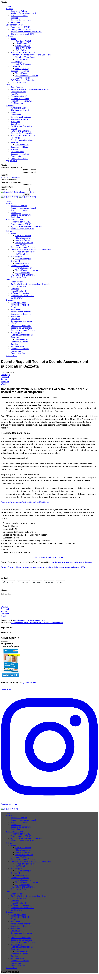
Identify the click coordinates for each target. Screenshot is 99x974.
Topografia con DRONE (20, 27)
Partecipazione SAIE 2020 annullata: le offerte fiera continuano (37, 622)
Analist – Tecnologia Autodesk (23, 13)
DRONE (14, 128)
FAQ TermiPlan (21, 59)
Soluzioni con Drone (19, 15)
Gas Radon (15, 22)
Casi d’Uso (15, 124)
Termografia (16, 156)
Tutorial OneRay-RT (19, 96)
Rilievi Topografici (23, 43)
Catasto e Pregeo (22, 45)
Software (10, 36)
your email (27, 184)
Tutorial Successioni (23, 73)
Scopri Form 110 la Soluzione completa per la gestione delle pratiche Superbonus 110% (43, 567)
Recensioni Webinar (19, 11)
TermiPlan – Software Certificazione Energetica (31, 55)
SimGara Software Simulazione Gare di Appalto (30, 89)
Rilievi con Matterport (20, 110)
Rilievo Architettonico (24, 48)
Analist (13, 39)
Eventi (13, 112)
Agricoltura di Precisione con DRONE (26, 32)
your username (29, 170)
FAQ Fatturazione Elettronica (23, 80)
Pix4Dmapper (16, 62)
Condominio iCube (18, 92)
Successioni (16, 18)
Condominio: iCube (18, 82)
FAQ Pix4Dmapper (23, 64)
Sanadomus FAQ (22, 145)
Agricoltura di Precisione (21, 117)
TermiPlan (15, 94)
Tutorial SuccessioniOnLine (26, 75)
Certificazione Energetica (21, 126)
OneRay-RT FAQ (22, 68)
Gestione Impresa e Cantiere (23, 52)
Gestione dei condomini (21, 20)
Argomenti (10, 105)
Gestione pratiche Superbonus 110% (29, 620)
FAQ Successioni (22, 78)
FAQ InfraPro (20, 50)
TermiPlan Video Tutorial (25, 57)
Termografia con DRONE (21, 29)
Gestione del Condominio (21, 133)
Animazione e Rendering (21, 119)
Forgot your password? (11, 177)
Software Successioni (20, 98)
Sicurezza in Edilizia (19, 147)
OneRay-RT (15, 66)
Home (8, 6)
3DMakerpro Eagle (18, 108)
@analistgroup (29, 682)
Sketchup (14, 149)
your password (29, 172)
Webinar (9, 9)
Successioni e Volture (20, 71)
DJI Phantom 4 (17, 103)
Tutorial (9, 85)
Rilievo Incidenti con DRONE (22, 34)
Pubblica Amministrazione (22, 140)
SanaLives (15, 142)
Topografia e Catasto (19, 158)
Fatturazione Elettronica (21, 131)
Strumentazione (17, 152)
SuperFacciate (17, 87)
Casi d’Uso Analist (23, 41)
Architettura (15, 122)
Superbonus (16, 115)
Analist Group (11, 161)
